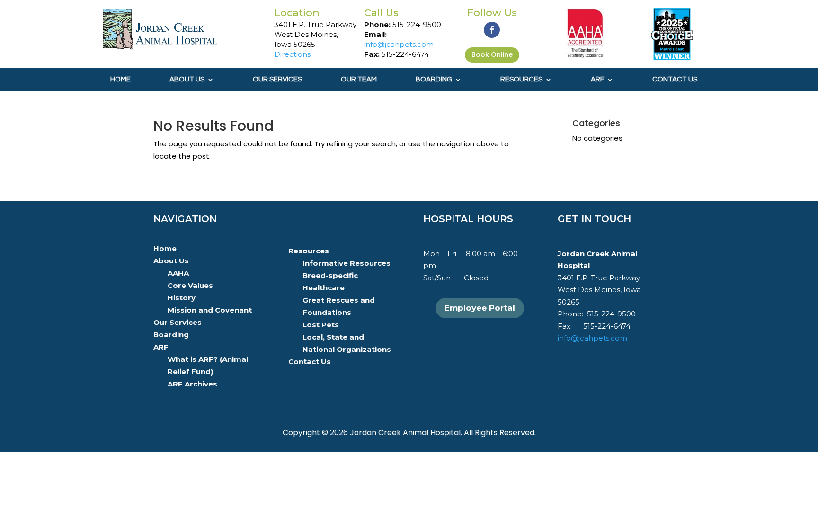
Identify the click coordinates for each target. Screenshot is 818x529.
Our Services (277, 79)
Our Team (359, 79)
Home (120, 79)
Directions (292, 54)
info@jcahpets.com (399, 44)
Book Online (492, 54)
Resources (521, 79)
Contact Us (674, 79)
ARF (597, 79)
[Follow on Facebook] (491, 29)
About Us (186, 79)
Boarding (434, 79)
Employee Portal (480, 308)
